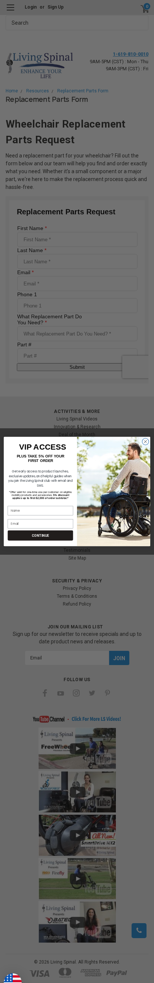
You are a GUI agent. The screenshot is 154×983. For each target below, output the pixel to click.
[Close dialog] (145, 441)
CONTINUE (40, 535)
